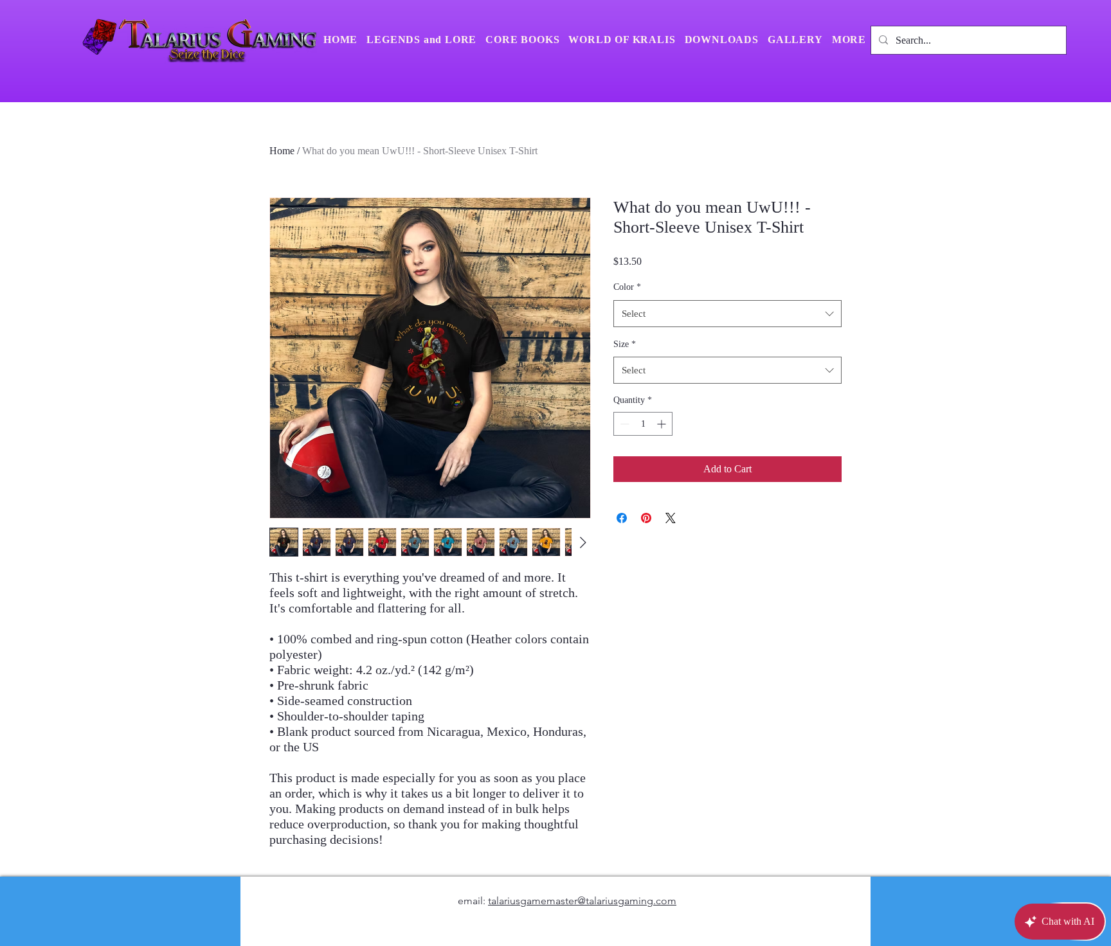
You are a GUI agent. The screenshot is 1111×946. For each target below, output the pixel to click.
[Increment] (663, 424)
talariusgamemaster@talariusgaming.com (582, 901)
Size (624, 344)
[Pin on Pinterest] (646, 518)
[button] (849, 40)
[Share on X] (670, 518)
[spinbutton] (643, 424)
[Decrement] (623, 424)
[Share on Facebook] (621, 518)
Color (627, 287)
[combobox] (727, 313)
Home (281, 150)
